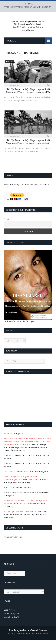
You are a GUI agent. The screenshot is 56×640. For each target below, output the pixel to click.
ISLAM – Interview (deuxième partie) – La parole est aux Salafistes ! (25, 514)
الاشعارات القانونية (11, 617)
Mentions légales (11, 613)
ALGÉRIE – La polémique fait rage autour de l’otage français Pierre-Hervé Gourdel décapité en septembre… (25, 447)
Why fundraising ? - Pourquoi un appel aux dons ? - (27, 184)
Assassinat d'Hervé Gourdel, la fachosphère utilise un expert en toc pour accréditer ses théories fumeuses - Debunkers (27, 441)
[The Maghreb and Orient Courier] (28, 25)
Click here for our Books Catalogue (19, 321)
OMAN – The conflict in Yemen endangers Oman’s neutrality (26, 481)
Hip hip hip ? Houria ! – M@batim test (20, 511)
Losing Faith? (18, 433)
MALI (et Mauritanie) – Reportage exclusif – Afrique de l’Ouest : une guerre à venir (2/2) (29, 141)
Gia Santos (8, 471)
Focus (9, 61)
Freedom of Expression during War (32, 471)
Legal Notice (9, 609)
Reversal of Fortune (22, 487)
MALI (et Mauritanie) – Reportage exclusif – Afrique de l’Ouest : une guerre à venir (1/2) (29, 90)
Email (6, 219)
